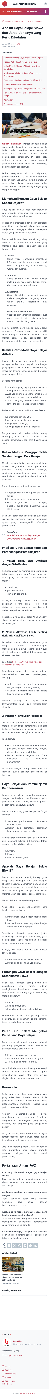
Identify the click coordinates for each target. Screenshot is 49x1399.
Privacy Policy (10, 1373)
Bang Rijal (17, 1341)
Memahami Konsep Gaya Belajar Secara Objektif (23, 58)
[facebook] (9, 1245)
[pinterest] (30, 1245)
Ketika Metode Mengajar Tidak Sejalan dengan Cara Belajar (23, 67)
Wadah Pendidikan (11, 143)
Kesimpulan (8, 100)
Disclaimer (8, 1370)
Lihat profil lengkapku (13, 1355)
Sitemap (7, 1377)
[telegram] (25, 1245)
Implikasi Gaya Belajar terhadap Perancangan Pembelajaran (22, 74)
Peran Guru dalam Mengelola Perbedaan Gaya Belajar (23, 94)
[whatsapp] (19, 1245)
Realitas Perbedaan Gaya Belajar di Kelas (20, 62)
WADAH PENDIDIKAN (24, 3)
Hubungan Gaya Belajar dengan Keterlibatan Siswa (24, 88)
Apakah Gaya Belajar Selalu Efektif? (18, 84)
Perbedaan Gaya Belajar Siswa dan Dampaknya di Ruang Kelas (12, 1277)
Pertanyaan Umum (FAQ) (14, 104)
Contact (7, 1366)
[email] (35, 1245)
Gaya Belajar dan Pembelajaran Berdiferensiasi (23, 80)
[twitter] (14, 1245)
